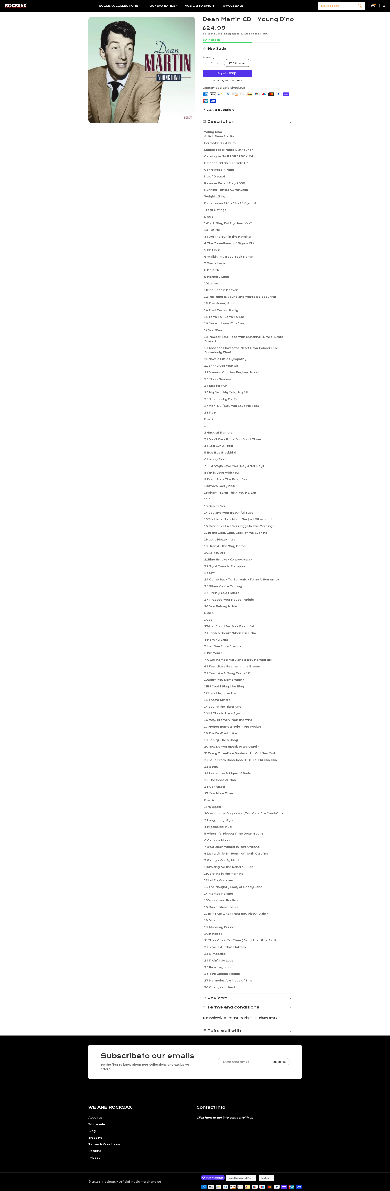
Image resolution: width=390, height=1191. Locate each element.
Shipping (230, 34)
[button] (118, 6)
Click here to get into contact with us (225, 1117)
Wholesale (96, 1124)
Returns (94, 1151)
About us (95, 1117)
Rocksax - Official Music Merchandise (131, 1182)
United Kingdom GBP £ (240, 1178)
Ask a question (220, 110)
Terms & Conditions (104, 1144)
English (265, 1178)
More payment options (227, 80)
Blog (92, 1131)
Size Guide (216, 48)
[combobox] (341, 6)
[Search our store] (360, 6)
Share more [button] (268, 1017)
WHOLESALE (233, 5)
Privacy (94, 1157)
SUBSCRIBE (279, 1062)
